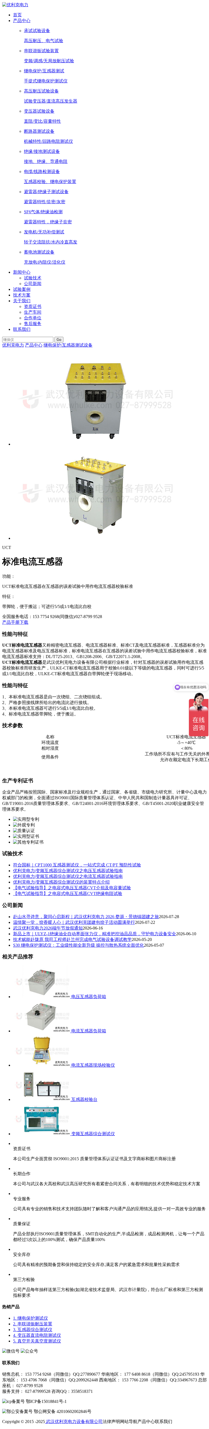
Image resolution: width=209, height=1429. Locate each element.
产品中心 (21, 20)
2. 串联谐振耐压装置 (32, 1324)
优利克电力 (13, 345)
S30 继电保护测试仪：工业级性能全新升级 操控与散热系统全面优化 (78, 945)
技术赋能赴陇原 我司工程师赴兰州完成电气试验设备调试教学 (72, 939)
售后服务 (32, 323)
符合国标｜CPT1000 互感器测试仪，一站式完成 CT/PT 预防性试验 (77, 865)
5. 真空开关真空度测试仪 (37, 1341)
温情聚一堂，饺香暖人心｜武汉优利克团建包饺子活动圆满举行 (74, 922)
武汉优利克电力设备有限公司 (74, 1421)
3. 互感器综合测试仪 (32, 1329)
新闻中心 (21, 272)
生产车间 (32, 312)
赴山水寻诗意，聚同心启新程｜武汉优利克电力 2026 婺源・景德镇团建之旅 (86, 916)
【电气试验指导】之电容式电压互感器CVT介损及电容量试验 (72, 887)
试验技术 (32, 278)
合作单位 (32, 318)
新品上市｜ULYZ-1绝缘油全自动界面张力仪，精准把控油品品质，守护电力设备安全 (94, 933)
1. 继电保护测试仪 (30, 1318)
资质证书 (32, 306)
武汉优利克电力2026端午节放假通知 (48, 928)
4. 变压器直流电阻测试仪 (37, 1335)
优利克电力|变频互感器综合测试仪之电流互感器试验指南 (68, 876)
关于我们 (21, 300)
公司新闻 (32, 283)
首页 (17, 15)
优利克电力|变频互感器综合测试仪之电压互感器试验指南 (68, 870)
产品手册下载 (15, 622)
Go (59, 340)
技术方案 (21, 295)
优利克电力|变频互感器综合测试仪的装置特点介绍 (61, 882)
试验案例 (21, 289)
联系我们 (21, 329)
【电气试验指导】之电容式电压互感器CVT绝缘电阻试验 (67, 893)
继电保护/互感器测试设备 (68, 345)
